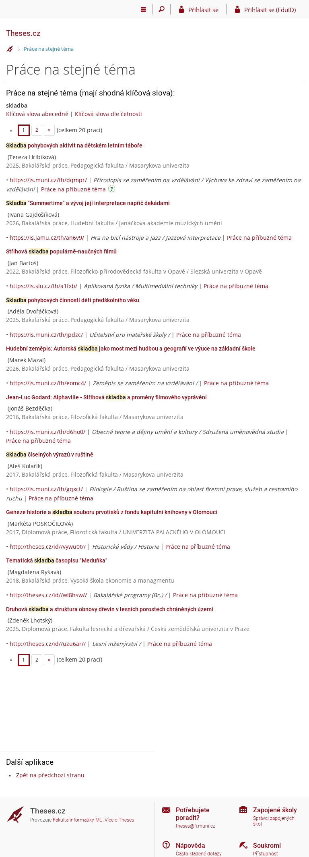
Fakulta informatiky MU (78, 820)
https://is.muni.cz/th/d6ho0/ (47, 432)
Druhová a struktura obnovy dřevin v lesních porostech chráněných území (109, 609)
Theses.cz (23, 33)
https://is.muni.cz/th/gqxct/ (46, 489)
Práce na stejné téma (49, 48)
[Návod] (112, 190)
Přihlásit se (203, 10)
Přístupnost (265, 854)
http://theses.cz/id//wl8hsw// (48, 595)
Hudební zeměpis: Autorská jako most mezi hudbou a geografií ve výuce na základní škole (130, 348)
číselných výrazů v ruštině (49, 454)
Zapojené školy (275, 810)
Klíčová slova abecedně (37, 114)
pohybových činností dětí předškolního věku (72, 300)
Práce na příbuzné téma (73, 189)
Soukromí (267, 845)
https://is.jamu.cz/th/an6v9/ (47, 237)
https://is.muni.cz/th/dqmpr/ (48, 180)
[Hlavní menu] (143, 9)
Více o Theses (119, 820)
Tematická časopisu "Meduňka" (56, 560)
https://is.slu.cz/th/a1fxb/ (43, 286)
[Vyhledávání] (161, 9)
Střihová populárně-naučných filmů (61, 251)
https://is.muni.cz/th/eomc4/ (48, 383)
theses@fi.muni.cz (195, 826)
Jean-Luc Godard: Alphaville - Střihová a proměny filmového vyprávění (106, 397)
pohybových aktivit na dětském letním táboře (74, 145)
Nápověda (190, 845)
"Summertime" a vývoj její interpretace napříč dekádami (88, 203)
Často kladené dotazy (199, 854)
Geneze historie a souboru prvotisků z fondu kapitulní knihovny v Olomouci (111, 512)
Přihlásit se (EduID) (270, 10)
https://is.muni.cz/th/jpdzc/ (46, 334)
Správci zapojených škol (274, 821)
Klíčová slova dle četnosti (108, 114)
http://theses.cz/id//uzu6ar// (48, 643)
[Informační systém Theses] (10, 49)
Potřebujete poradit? (193, 814)
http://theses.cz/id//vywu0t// (48, 546)
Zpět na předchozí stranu (50, 775)
